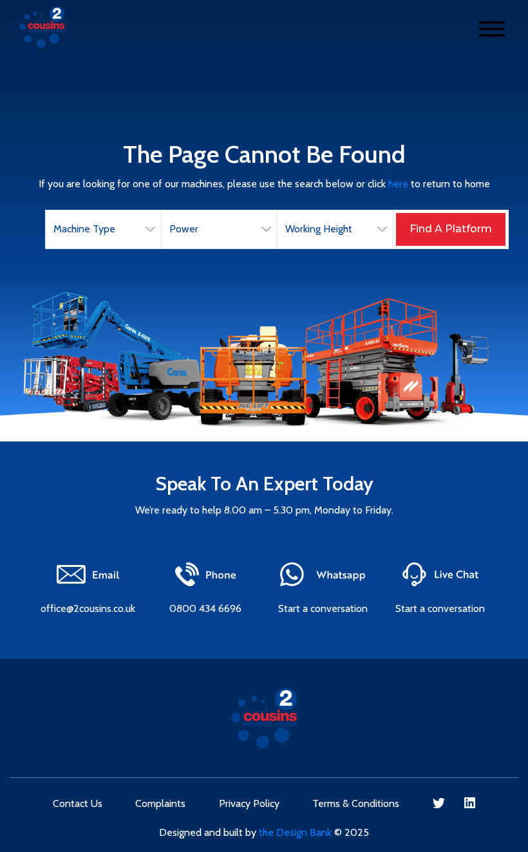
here (398, 184)
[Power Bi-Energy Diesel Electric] (219, 229)
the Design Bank (295, 832)
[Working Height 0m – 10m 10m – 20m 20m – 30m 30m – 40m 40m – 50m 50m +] (335, 229)
